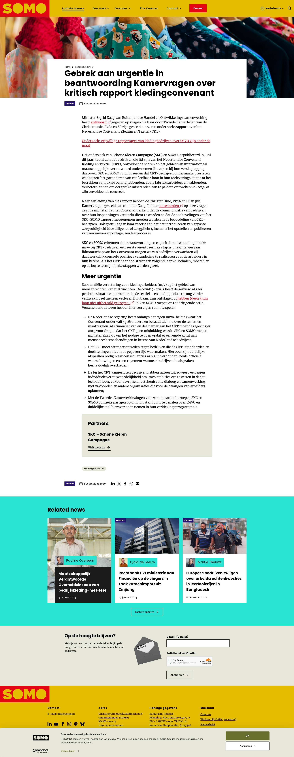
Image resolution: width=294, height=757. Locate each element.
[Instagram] (69, 724)
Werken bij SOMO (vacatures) (218, 719)
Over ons (121, 8)
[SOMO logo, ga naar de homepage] (25, 8)
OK (247, 736)
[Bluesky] (82, 724)
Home (67, 66)
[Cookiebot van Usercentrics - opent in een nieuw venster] (40, 751)
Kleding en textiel (94, 468)
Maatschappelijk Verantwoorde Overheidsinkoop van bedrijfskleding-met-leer (82, 582)
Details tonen (68, 751)
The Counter (149, 8)
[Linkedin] (49, 724)
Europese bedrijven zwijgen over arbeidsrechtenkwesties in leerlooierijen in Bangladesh (214, 581)
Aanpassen (246, 745)
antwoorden (171, 206)
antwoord (101, 122)
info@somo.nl (66, 713)
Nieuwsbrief (207, 724)
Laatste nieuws (73, 8)
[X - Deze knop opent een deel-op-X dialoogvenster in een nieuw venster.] (119, 484)
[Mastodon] (76, 724)
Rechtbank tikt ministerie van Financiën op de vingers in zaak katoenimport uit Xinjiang (146, 581)
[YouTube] (56, 724)
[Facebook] (63, 724)
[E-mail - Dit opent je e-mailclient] (137, 484)
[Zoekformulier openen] (290, 8)
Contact (172, 8)
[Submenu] (108, 8)
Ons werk (99, 8)
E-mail (177, 637)
